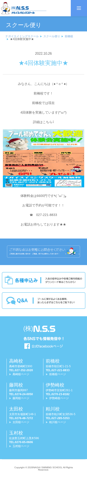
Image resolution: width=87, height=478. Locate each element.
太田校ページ (21, 422)
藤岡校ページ (21, 398)
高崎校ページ (21, 374)
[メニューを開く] (79, 8)
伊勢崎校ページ (59, 398)
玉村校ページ (21, 446)
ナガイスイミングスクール (22, 36)
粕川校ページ (57, 422)
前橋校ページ (57, 374)
